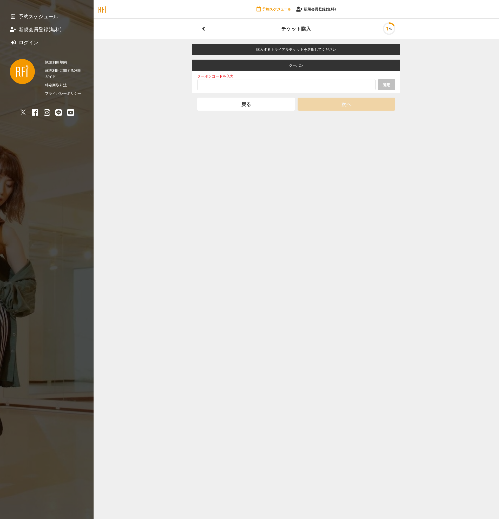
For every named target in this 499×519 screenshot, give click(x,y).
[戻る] (203, 28)
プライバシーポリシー (63, 93)
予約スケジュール (276, 9)
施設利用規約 (56, 62)
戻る (246, 104)
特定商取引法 (56, 85)
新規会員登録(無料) (320, 9)
